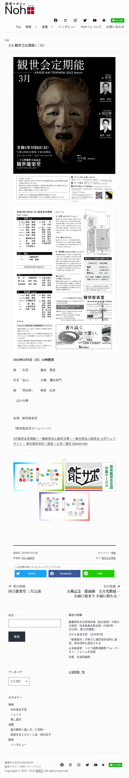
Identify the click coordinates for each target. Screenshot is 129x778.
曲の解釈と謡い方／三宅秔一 (28, 729)
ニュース (16, 714)
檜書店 (40, 771)
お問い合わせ (115, 27)
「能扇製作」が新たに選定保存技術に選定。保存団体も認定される (93, 641)
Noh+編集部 (28, 558)
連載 (45, 27)
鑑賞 (11, 740)
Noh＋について (91, 27)
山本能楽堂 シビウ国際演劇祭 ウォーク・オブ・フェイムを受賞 (94, 650)
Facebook (65, 573)
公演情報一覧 (77, 672)
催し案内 (16, 719)
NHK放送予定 (19, 709)
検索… (12, 615)
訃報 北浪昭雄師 (79, 657)
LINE (99, 573)
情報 (28, 27)
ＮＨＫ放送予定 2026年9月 (86, 634)
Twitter (32, 573)
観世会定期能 (109, 558)
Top (18, 27)
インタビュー (67, 27)
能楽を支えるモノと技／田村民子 (31, 734)
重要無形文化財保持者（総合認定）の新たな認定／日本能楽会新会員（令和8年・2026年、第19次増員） (94, 625)
